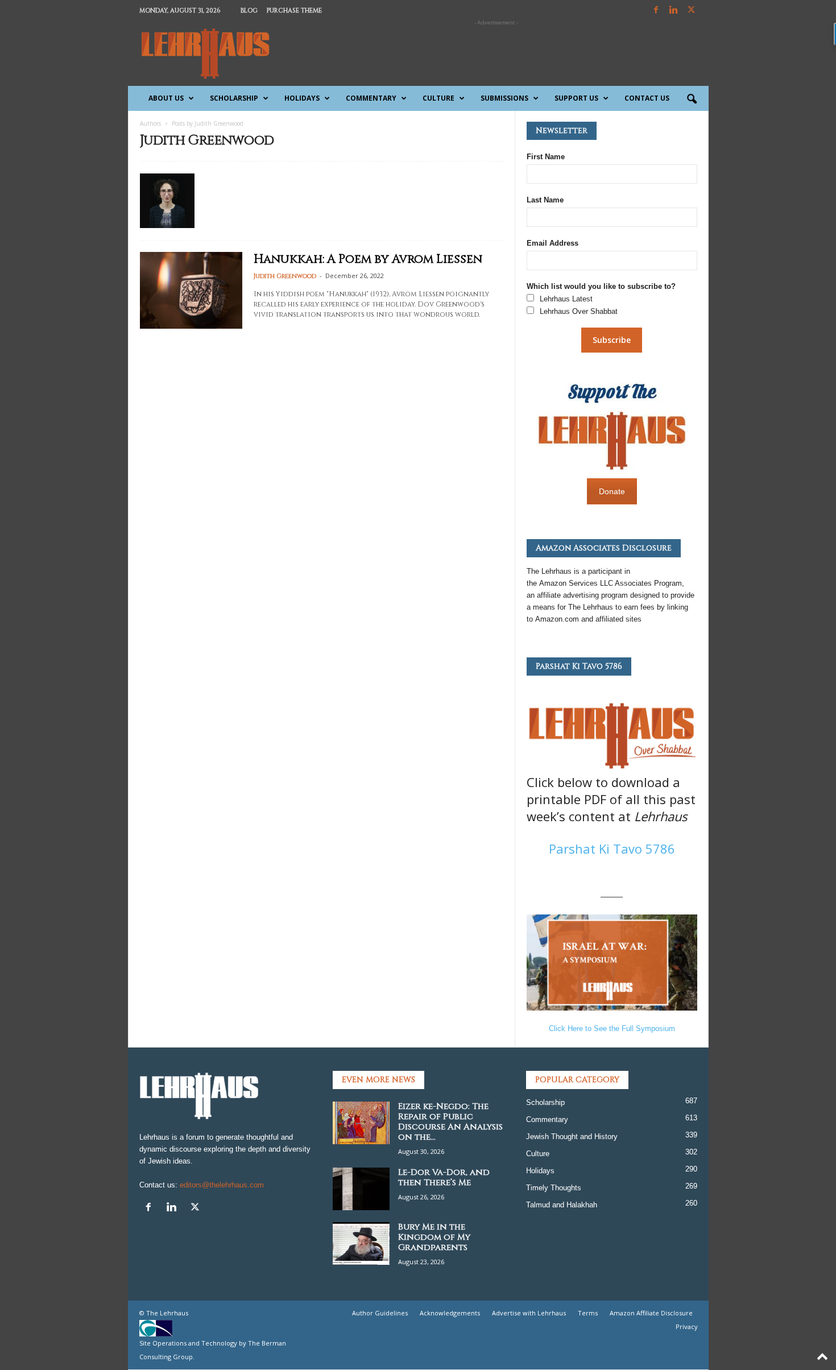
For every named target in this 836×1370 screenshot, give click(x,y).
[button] (691, 99)
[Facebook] (656, 10)
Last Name (545, 200)
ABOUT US (166, 98)
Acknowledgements (450, 1313)
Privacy (687, 1326)
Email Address (552, 243)
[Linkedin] (674, 10)
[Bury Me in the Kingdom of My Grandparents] (361, 1243)
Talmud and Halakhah (561, 1205)
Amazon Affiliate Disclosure (651, 1313)
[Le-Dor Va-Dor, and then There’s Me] (361, 1189)
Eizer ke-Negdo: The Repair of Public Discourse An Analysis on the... (450, 1121)
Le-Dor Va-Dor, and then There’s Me (444, 1177)
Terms (588, 1313)
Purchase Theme (294, 10)
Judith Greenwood (285, 276)
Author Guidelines (380, 1313)
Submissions (504, 98)
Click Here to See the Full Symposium (612, 1028)
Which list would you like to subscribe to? (601, 286)
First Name (546, 156)
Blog (249, 10)
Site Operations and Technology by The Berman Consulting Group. (212, 1350)
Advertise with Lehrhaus (529, 1313)
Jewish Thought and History (572, 1136)
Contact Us (646, 98)
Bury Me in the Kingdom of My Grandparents (434, 1237)
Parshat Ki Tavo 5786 (612, 848)
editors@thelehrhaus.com (222, 1185)
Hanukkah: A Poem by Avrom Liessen (368, 259)
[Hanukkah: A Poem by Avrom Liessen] (191, 290)
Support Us (576, 98)
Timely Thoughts (553, 1187)
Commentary (371, 98)
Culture (438, 98)
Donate (612, 491)
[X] (691, 10)
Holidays (302, 98)
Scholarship (234, 98)
